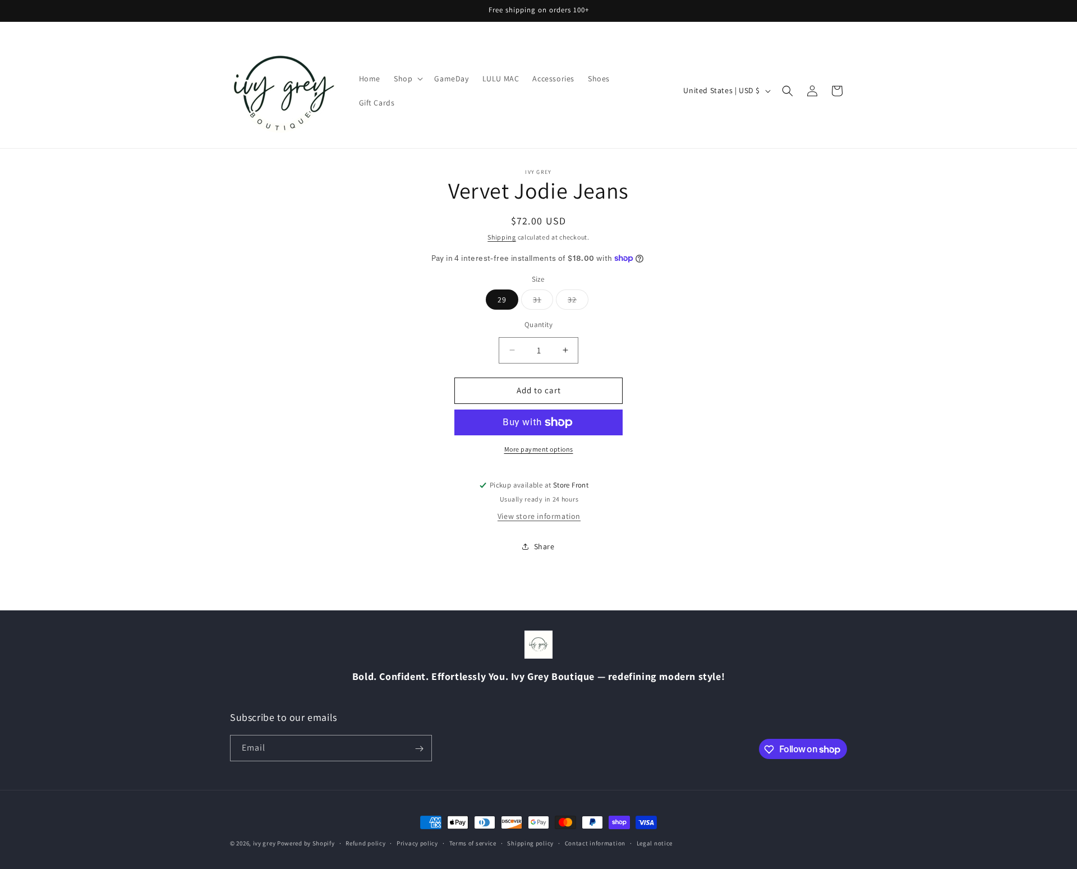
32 (578, 302)
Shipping (501, 237)
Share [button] (544, 546)
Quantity (538, 324)
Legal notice (655, 843)
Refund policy (365, 843)
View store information (539, 516)
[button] (407, 78)
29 (502, 300)
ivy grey (264, 843)
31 (543, 302)
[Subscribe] (419, 748)
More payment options (538, 449)
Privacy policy (417, 843)
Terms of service (472, 843)
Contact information (595, 843)
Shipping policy (530, 843)
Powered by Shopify (306, 843)
